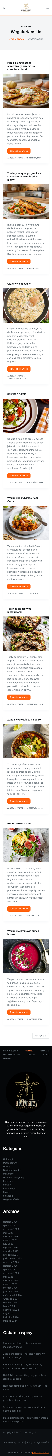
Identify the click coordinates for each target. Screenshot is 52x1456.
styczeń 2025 (10, 1287)
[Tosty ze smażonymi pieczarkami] (26, 633)
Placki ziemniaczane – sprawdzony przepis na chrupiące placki (21, 66)
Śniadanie (8, 1195)
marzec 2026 (10, 1240)
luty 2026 (8, 1243)
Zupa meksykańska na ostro (24, 719)
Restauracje (9, 1188)
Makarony (8, 1173)
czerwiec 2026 (11, 1229)
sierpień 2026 (10, 1221)
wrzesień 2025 (11, 1262)
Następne (39, 1036)
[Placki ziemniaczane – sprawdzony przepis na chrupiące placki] (26, 91)
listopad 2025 (10, 1254)
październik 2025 (12, 1258)
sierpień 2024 (10, 1302)
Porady (31, 1055)
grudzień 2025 (11, 1251)
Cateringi (8, 1159)
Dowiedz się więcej (20, 152)
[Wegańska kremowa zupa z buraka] (26, 956)
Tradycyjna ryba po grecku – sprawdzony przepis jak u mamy (24, 176)
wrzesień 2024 (11, 1298)
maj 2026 (8, 1232)
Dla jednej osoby (12, 1170)
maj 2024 (8, 1313)
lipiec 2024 (9, 1306)
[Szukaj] (4, 8)
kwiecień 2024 (11, 1317)
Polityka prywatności (38, 1442)
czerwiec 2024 (11, 1309)
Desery (7, 1166)
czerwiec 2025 (11, 1273)
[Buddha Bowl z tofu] (26, 845)
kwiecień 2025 (11, 1280)
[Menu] (47, 8)
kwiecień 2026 (11, 1236)
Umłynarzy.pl (29, 1432)
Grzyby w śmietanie (19, 283)
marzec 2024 (10, 1320)
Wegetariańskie (11, 1199)
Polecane (44, 1051)
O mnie (46, 1055)
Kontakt (7, 1059)
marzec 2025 (10, 1284)
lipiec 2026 (9, 1225)
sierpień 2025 (10, 1265)
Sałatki (6, 1192)
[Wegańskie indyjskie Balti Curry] (26, 523)
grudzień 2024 (11, 1291)
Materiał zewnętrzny (14, 1177)
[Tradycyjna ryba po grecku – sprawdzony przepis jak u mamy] (26, 201)
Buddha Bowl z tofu (19, 823)
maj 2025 (8, 1276)
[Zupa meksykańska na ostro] (26, 741)
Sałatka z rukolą (16, 394)
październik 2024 (12, 1295)
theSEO (21, 1442)
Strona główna (10, 1051)
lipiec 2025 (9, 1269)
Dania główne (10, 1162)
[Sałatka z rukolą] (26, 416)
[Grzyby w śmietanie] (26, 305)
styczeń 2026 (10, 1247)
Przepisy (29, 1051)
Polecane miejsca (11, 1055)
